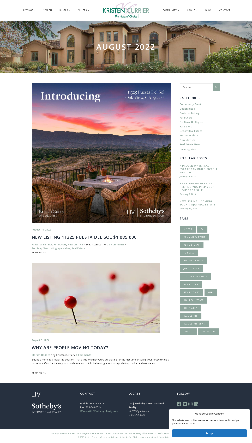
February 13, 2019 (188, 208)
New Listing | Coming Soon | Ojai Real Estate (197, 202)
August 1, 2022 (40, 340)
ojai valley (64, 248)
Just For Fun (191, 268)
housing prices (193, 260)
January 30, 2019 (188, 176)
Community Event (190, 104)
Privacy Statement (165, 437)
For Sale (36, 248)
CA (202, 229)
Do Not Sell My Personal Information (139, 437)
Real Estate (78, 248)
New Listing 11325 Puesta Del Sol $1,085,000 (84, 237)
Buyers (187, 229)
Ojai (210, 292)
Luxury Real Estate (191, 131)
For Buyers (60, 244)
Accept (209, 433)
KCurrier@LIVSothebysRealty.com (99, 411)
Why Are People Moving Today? (70, 347)
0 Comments (116, 244)
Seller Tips (208, 331)
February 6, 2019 (188, 194)
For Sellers (186, 126)
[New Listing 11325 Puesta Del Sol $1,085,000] (101, 153)
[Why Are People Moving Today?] (96, 298)
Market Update (41, 355)
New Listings (191, 292)
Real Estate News (190, 144)
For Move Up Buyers (191, 122)
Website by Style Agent (110, 437)
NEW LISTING (75, 244)
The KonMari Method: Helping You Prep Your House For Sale (197, 187)
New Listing (50, 248)
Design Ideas (187, 108)
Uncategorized (188, 149)
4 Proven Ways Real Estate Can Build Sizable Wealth (199, 169)
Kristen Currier (98, 244)
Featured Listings (42, 244)
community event (194, 237)
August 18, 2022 (41, 229)
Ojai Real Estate (193, 300)
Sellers (188, 331)
